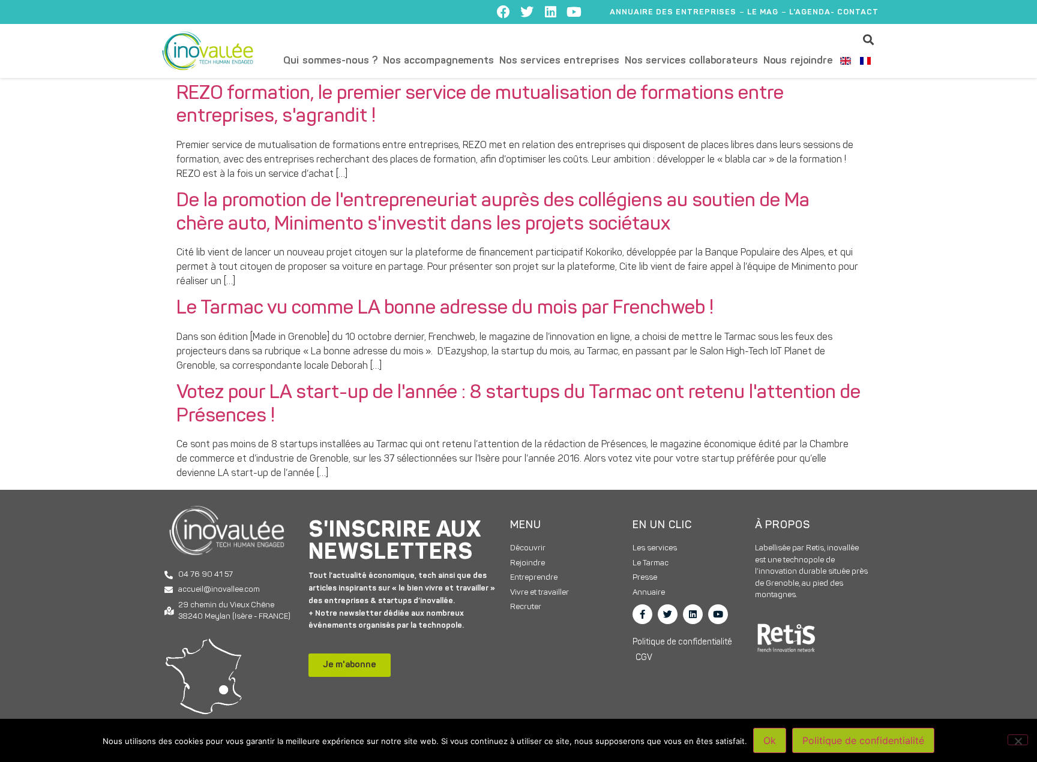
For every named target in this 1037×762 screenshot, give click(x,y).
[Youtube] (573, 12)
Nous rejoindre (798, 61)
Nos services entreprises (559, 61)
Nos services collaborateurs (691, 61)
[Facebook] (503, 12)
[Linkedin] (550, 12)
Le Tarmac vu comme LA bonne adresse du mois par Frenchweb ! (445, 308)
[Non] (1018, 739)
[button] (869, 39)
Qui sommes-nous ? (330, 61)
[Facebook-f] (642, 614)
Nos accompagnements (438, 61)
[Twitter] (527, 12)
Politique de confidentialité (863, 740)
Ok (769, 740)
